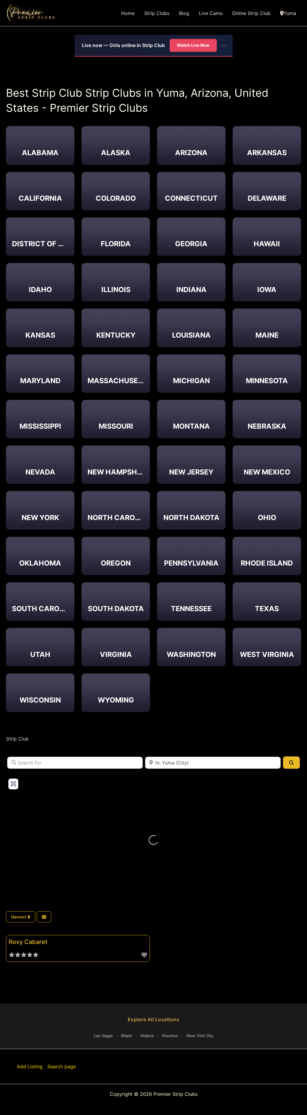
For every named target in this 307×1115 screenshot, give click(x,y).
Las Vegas (103, 1035)
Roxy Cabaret (28, 941)
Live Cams (210, 13)
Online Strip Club (251, 13)
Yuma (290, 13)
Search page (61, 1066)
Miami (126, 1035)
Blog (184, 13)
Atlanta (147, 1035)
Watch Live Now (193, 45)
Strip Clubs (156, 13)
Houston (170, 1035)
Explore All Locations (154, 1019)
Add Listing (30, 1066)
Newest (19, 916)
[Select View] (44, 916)
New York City (199, 1035)
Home (128, 13)
